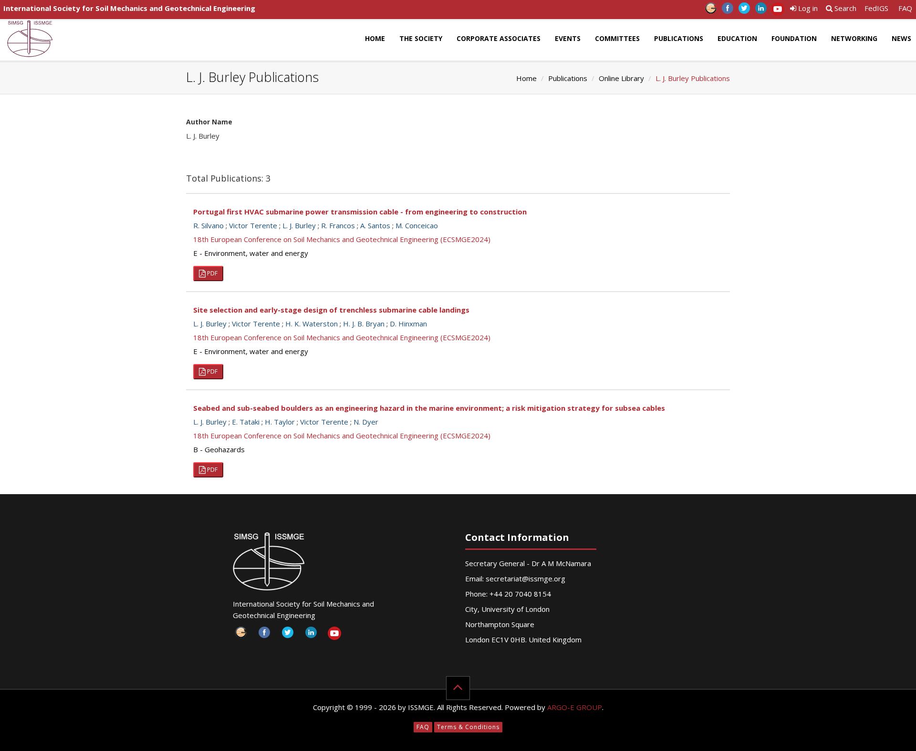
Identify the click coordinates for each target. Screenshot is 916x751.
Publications (678, 38)
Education (737, 38)
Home (375, 38)
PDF (212, 273)
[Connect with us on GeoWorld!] (710, 10)
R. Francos (338, 225)
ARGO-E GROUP (574, 707)
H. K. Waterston (311, 323)
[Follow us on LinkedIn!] (760, 10)
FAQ (905, 8)
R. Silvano (208, 225)
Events (568, 38)
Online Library (621, 78)
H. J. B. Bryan (364, 323)
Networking (854, 38)
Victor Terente (253, 225)
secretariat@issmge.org (525, 578)
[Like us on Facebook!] (727, 10)
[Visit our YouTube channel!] (777, 10)
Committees (617, 38)
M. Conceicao (417, 225)
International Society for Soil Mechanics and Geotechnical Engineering (129, 8)
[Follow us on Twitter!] (744, 10)
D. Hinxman (408, 323)
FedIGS (876, 8)
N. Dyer (366, 421)
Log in (807, 8)
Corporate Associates (499, 38)
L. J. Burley (299, 225)
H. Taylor (280, 421)
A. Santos (375, 225)
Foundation (794, 38)
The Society (420, 38)
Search (844, 8)
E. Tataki (246, 421)
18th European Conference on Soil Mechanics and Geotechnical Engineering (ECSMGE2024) (341, 239)
